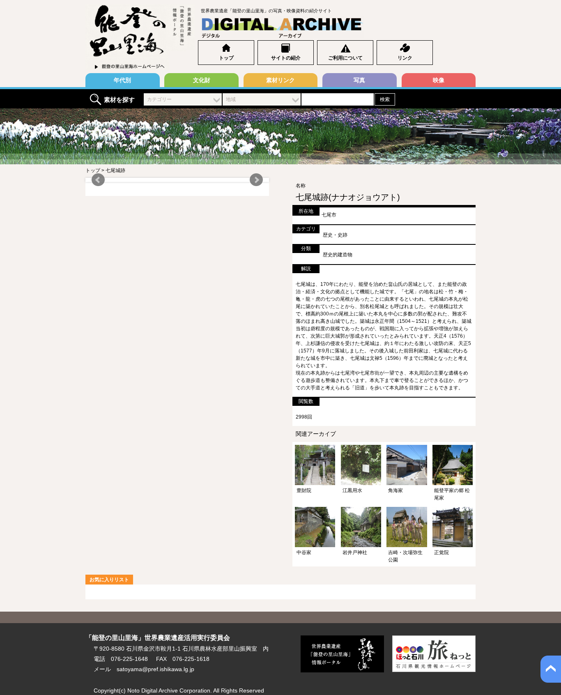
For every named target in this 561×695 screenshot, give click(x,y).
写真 (359, 80)
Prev (98, 179)
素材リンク (280, 80)
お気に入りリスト (109, 579)
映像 (438, 80)
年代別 (122, 80)
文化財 (201, 80)
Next (256, 179)
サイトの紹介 (286, 58)
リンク (405, 58)
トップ (226, 58)
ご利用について (345, 58)
